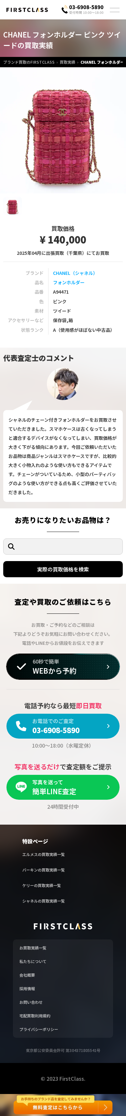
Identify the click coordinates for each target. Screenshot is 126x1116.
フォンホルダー (69, 282)
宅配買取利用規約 (34, 1015)
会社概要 (27, 975)
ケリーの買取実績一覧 (41, 885)
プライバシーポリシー (38, 1029)
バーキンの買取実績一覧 (43, 869)
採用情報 (27, 988)
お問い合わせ (31, 1002)
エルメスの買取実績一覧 (43, 854)
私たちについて (33, 961)
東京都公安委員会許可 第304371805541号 (63, 1050)
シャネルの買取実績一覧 (43, 901)
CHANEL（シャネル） (75, 273)
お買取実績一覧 (33, 947)
